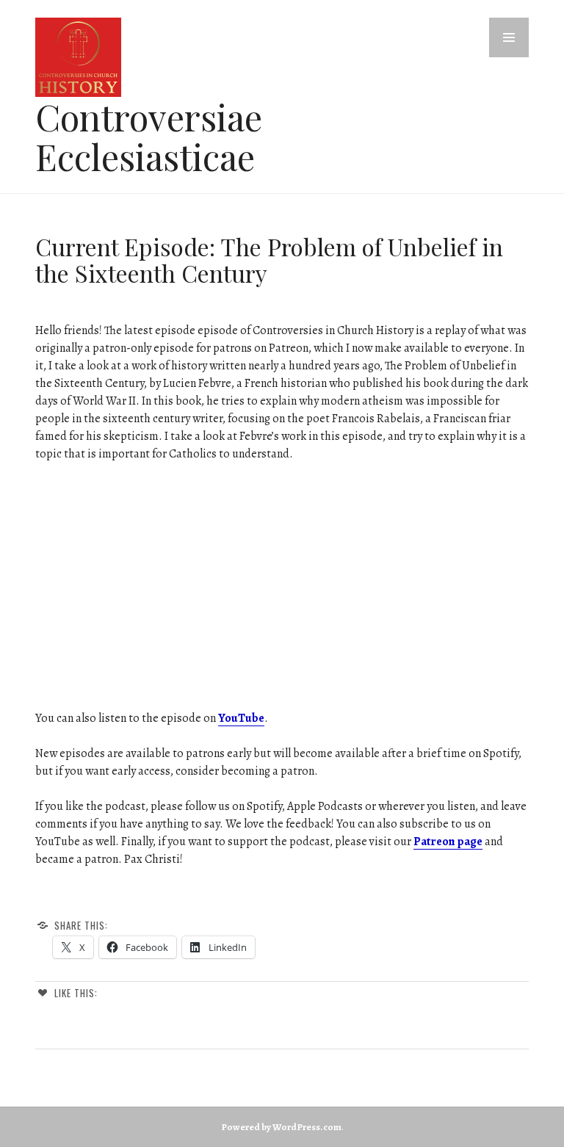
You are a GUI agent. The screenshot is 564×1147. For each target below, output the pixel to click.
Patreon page (447, 841)
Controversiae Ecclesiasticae (148, 136)
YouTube (241, 718)
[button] (509, 37)
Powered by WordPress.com (281, 1127)
